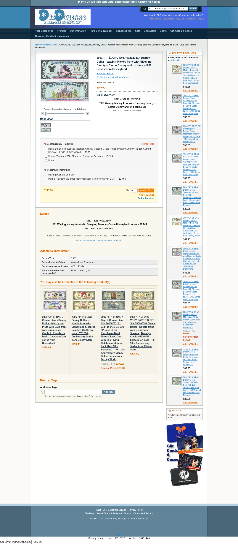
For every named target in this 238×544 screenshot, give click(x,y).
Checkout (190, 19)
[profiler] (119, 535)
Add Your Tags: (49, 387)
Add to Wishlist (146, 195)
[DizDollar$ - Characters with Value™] (63, 17)
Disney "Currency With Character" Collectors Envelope (80, 156)
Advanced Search (122, 513)
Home (38, 45)
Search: (145, 9)
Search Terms (103, 513)
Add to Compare (146, 198)
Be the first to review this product (113, 77)
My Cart (180, 19)
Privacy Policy (136, 510)
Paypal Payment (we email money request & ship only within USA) (87, 179)
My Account (155, 19)
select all (175, 60)
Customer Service (117, 510)
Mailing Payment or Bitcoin (61, 174)
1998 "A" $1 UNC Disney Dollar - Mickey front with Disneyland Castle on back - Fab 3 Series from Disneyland (191, 357)
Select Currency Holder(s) (58, 144)
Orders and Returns (143, 513)
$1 (57, 45)
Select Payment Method (57, 170)
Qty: (128, 190)
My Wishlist (168, 19)
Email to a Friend (105, 73)
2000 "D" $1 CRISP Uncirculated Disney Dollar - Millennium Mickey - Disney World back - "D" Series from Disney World (192, 134)
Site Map (89, 513)
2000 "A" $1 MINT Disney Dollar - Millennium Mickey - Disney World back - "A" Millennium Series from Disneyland (192, 320)
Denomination (48, 45)
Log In (201, 19)
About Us (100, 510)
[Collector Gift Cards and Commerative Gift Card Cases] (184, 424)
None (51, 160)
